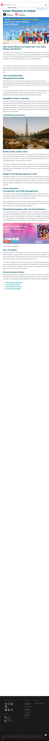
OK (46, 734)
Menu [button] (44, 4)
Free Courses (28, 706)
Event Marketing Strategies (13, 288)
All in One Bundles (27, 715)
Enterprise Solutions (27, 704)
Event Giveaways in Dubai (12, 284)
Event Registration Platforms (13, 286)
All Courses (28, 712)
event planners (26, 193)
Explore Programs (27, 709)
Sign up (27, 717)
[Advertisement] (18, 311)
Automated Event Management (14, 282)
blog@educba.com (42, 8)
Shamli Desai (10, 15)
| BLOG (13, 5)
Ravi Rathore (22, 15)
